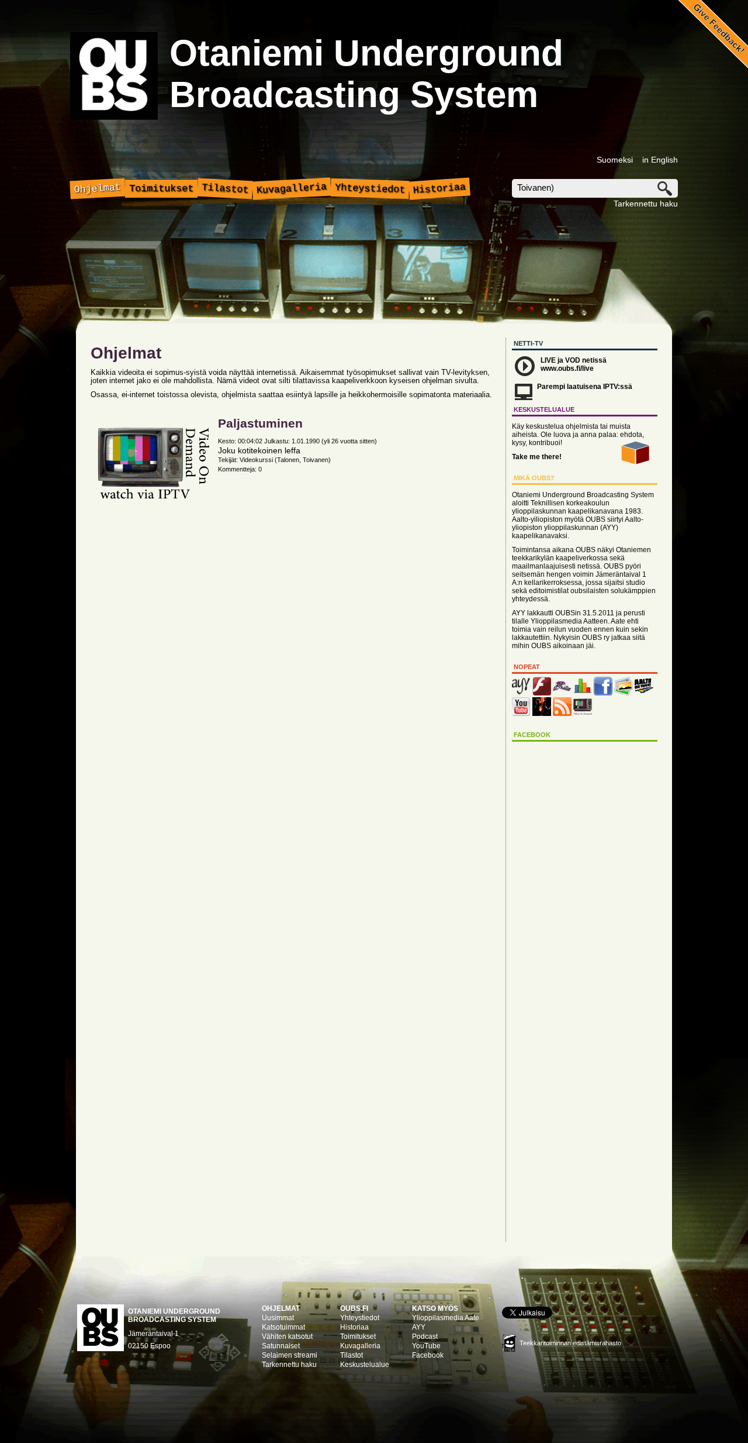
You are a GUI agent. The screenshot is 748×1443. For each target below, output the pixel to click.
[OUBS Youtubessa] (521, 714)
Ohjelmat (98, 188)
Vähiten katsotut (287, 1336)
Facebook (428, 1355)
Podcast (425, 1336)
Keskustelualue (364, 1365)
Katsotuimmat (283, 1327)
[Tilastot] (582, 693)
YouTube (426, 1346)
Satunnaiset (281, 1346)
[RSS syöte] (562, 714)
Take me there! (537, 457)
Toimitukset (161, 188)
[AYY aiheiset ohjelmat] (521, 693)
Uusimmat (278, 1318)
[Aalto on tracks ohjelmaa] (644, 693)
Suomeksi (615, 159)
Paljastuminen (260, 423)
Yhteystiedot (370, 188)
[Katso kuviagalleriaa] (623, 693)
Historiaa (439, 188)
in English (660, 159)
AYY (418, 1327)
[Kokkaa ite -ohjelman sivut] (541, 714)
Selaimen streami (289, 1355)
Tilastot (225, 188)
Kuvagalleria (292, 188)
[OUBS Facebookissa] (603, 693)
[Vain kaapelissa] (582, 714)
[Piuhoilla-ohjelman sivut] (562, 693)
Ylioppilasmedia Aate (445, 1318)
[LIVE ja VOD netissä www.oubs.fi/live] (541, 693)
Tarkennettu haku (646, 203)
